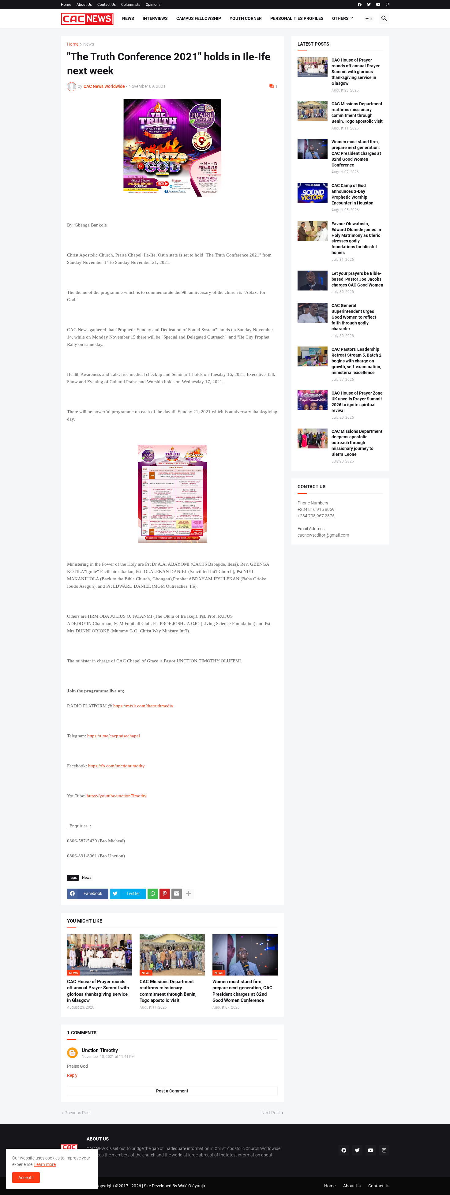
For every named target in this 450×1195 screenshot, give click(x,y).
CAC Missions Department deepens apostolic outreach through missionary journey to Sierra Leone (357, 443)
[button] (369, 19)
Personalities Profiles (297, 18)
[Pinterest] (164, 894)
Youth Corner (246, 18)
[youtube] (378, 4)
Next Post (270, 1112)
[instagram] (387, 4)
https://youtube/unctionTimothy (117, 795)
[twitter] (369, 4)
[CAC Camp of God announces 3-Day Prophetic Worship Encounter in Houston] (313, 193)
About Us (84, 4)
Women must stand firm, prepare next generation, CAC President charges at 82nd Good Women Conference (242, 991)
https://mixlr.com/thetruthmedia (143, 705)
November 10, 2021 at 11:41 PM (108, 1057)
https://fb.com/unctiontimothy (116, 765)
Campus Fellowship (198, 18)
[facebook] (360, 4)
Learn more (45, 1164)
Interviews (155, 18)
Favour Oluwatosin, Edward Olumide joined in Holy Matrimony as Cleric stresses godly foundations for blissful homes (356, 238)
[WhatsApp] (153, 894)
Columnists (130, 4)
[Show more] (188, 894)
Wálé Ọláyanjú (191, 1185)
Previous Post (78, 1112)
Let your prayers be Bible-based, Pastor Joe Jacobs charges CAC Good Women (357, 279)
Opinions (153, 4)
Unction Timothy (100, 1050)
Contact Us (106, 4)
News (128, 18)
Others (340, 18)
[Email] (176, 894)
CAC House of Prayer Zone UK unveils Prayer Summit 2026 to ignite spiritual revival (357, 402)
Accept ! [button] (26, 1177)
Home (66, 4)
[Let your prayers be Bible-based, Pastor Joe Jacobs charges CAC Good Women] (313, 280)
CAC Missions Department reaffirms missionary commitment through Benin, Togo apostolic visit (168, 991)
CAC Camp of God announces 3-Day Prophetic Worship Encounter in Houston (352, 194)
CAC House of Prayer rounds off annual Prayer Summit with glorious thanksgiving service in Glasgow (98, 991)
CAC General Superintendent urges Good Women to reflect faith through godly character (354, 317)
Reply (72, 1075)
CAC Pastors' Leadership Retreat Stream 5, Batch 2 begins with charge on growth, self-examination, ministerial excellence (356, 361)
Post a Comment (172, 1090)
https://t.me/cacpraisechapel (113, 735)
